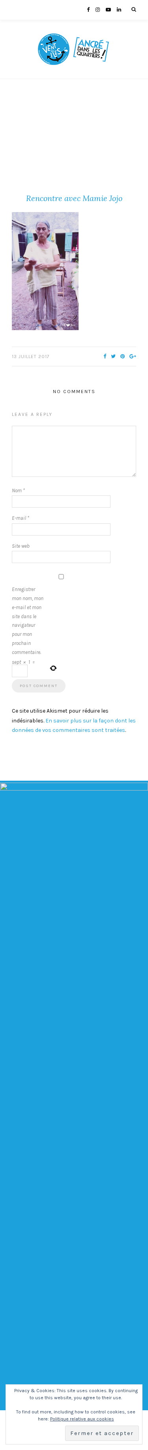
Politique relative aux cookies (82, 1419)
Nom (18, 490)
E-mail (20, 518)
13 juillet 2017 (31, 356)
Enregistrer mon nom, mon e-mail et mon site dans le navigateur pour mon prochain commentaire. (27, 620)
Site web (21, 546)
